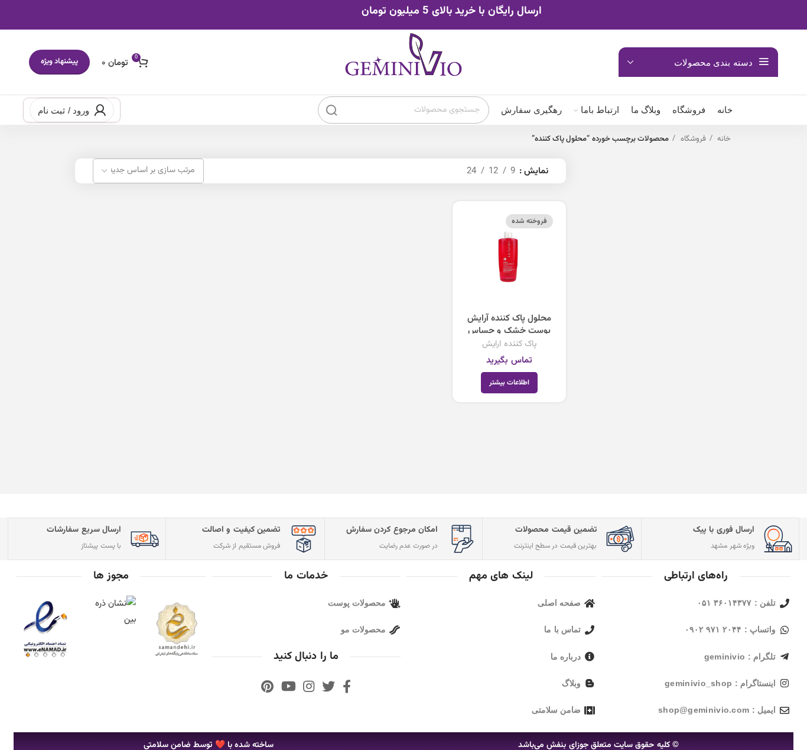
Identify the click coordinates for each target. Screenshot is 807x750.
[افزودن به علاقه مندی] (470, 256)
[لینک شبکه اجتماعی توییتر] (328, 686)
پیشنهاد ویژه (59, 61)
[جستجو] (331, 110)
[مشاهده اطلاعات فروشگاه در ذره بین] (111, 612)
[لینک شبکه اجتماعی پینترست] (267, 686)
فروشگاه (691, 139)
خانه (723, 139)
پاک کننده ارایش (509, 344)
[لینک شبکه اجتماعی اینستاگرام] (309, 686)
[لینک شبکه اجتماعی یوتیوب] (289, 686)
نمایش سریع (470, 229)
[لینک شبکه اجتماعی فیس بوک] (346, 686)
